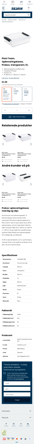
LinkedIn (28, 425)
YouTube (21, 425)
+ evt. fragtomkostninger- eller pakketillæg (12, 84)
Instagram (14, 425)
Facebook (6, 425)
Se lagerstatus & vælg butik (11, 104)
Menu (3, 10)
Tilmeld (17, 400)
